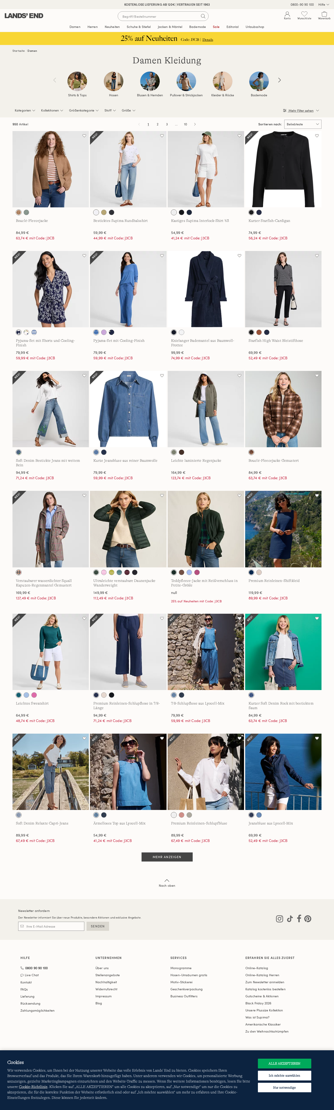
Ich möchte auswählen (284, 1075)
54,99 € (177, 232)
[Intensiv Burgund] (127, 572)
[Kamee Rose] (181, 815)
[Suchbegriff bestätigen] (203, 16)
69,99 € (255, 352)
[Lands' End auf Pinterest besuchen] (306, 920)
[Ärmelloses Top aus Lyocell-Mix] (128, 772)
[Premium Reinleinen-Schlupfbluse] (206, 772)
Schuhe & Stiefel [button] (139, 27)
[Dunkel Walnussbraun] (181, 572)
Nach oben (167, 885)
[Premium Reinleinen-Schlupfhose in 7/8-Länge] (128, 652)
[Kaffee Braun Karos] (251, 452)
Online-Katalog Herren (262, 975)
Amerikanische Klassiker (263, 1024)
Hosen (113, 95)
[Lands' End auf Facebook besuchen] (298, 920)
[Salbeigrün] (189, 815)
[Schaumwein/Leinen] (259, 572)
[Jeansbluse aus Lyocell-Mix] (283, 772)
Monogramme (181, 968)
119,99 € (255, 592)
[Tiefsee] (251, 572)
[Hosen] (114, 81)
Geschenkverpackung (186, 989)
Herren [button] (92, 27)
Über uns (102, 968)
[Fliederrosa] (104, 332)
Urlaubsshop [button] (255, 27)
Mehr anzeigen (167, 857)
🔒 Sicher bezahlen (124, 4)
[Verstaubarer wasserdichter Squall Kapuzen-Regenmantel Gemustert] (50, 529)
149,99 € (100, 592)
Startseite (18, 50)
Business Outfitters (183, 996)
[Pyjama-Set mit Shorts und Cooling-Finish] (50, 289)
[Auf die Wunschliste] (84, 135)
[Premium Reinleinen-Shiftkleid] (283, 529)
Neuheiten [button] (112, 27)
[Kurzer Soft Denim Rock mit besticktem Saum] (283, 652)
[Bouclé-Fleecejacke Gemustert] (283, 409)
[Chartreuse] (111, 572)
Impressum (103, 996)
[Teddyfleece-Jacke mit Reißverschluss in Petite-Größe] (206, 529)
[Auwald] (96, 572)
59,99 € (100, 232)
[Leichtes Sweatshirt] (50, 652)
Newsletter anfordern (34, 911)
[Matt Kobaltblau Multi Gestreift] (96, 332)
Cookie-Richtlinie (33, 1087)
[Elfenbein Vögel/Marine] (18, 332)
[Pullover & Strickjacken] (186, 81)
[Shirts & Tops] (77, 81)
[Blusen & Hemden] (150, 81)
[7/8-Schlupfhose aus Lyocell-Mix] (206, 652)
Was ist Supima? (257, 1017)
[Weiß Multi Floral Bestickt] (96, 212)
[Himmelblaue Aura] (26, 695)
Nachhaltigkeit (106, 982)
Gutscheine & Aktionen (262, 996)
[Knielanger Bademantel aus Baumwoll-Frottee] (206, 289)
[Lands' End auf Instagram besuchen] (279, 920)
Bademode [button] (197, 27)
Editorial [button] (233, 27)
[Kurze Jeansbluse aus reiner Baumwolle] (128, 409)
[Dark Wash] (181, 695)
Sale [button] (216, 27)
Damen (32, 50)
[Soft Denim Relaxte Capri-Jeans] (50, 772)
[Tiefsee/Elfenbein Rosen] (111, 332)
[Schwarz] (181, 212)
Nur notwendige (284, 1087)
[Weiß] (174, 212)
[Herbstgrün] (174, 452)
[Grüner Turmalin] (119, 572)
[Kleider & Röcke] (223, 81)
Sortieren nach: (270, 124)
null (174, 592)
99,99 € (177, 352)
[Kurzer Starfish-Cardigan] (283, 169)
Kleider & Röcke (222, 95)
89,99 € (22, 835)
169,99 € (23, 592)
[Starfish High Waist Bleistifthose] (283, 289)
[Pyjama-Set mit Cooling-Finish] (128, 289)
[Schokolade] (181, 452)
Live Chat (32, 975)
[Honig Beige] (18, 212)
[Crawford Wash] (251, 695)
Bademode (259, 95)
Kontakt (26, 982)
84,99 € (22, 232)
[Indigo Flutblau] (18, 815)
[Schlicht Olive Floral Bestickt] (104, 212)
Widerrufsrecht (106, 989)
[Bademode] (259, 81)
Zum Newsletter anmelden (264, 982)
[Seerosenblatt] (26, 212)
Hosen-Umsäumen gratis (188, 975)
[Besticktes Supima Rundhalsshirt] (128, 169)
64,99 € (22, 715)
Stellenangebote (107, 975)
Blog (98, 1003)
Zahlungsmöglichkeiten (37, 1010)
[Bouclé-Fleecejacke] (50, 169)
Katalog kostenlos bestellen (265, 989)
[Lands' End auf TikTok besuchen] (288, 920)
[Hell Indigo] (96, 452)
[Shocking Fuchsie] (34, 695)
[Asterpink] (104, 572)
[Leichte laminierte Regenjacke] (206, 409)
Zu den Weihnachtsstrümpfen (267, 1031)
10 (186, 125)
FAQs (24, 989)
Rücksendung (30, 1003)
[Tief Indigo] (104, 452)
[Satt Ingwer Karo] (18, 572)
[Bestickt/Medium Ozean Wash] (18, 452)
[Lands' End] (24, 16)
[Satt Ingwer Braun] (259, 332)
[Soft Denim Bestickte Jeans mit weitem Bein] (50, 409)
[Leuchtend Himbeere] (197, 572)
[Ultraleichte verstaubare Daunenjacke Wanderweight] (128, 529)
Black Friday (258, 1003)
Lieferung (27, 996)
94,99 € (22, 472)
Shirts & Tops (77, 95)
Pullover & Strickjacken (186, 95)
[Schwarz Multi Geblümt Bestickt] (111, 212)
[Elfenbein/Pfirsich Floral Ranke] (26, 332)
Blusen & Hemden (150, 95)
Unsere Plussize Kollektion (264, 1010)
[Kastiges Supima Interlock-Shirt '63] (206, 169)
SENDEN (98, 926)
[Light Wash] (174, 695)
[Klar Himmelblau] (189, 572)
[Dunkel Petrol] (18, 695)
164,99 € (178, 472)
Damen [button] (75, 27)
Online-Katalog (256, 968)
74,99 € (255, 232)
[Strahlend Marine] (189, 212)
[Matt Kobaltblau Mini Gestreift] (34, 332)
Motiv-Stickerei (181, 982)
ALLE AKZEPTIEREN (284, 1063)
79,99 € (22, 352)
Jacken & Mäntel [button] (170, 27)
